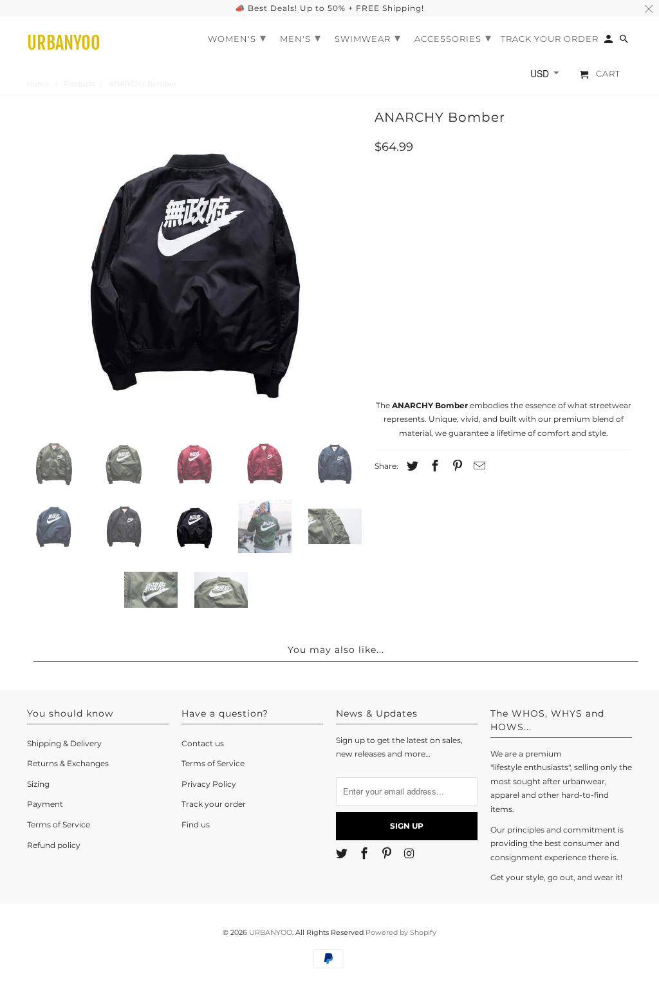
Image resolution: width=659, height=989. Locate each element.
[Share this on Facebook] (433, 466)
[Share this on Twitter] (410, 466)
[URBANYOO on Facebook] (365, 854)
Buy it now (503, 351)
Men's (300, 38)
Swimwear (368, 38)
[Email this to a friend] (477, 466)
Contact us (202, 743)
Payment (45, 804)
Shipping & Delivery (64, 743)
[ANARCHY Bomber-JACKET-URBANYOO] (194, 266)
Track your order (213, 804)
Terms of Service (58, 824)
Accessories (453, 38)
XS (389, 257)
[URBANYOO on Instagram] (410, 854)
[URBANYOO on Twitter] (343, 854)
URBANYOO (270, 932)
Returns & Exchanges (68, 763)
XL (536, 257)
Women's (237, 38)
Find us (195, 824)
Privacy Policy (208, 784)
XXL (573, 257)
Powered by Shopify (401, 932)
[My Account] (609, 41)
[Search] (625, 41)
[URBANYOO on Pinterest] (388, 854)
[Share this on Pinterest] (455, 466)
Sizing (38, 784)
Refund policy (53, 845)
